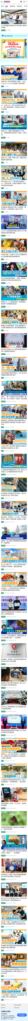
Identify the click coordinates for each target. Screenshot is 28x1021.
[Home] (7, 1)
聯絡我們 (3, 1005)
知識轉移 (3, 401)
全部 (6, 6)
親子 (2, 86)
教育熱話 (19, 6)
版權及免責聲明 (17, 1005)
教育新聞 (12, 6)
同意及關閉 (21, 1015)
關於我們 (3, 1007)
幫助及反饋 (16, 1007)
